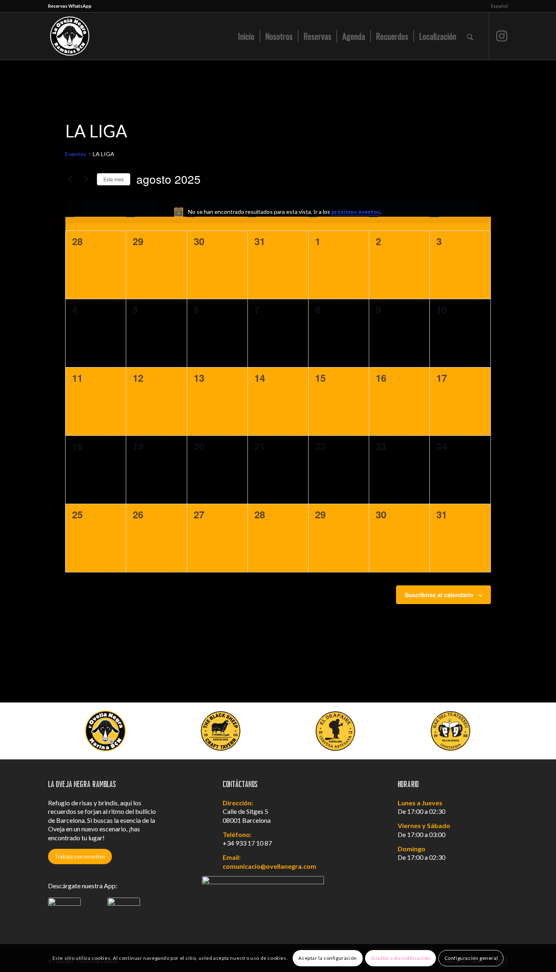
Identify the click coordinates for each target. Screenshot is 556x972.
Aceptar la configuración (327, 958)
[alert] (278, 211)
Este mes (113, 179)
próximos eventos (355, 211)
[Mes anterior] (70, 179)
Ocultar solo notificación (400, 958)
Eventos (75, 153)
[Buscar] (470, 36)
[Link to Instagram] (502, 36)
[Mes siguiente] (86, 179)
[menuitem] (497, 6)
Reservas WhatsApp (70, 6)
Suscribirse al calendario (439, 595)
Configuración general (471, 958)
